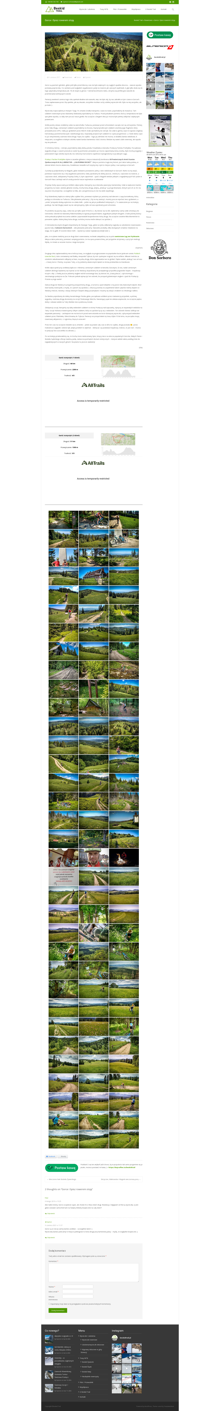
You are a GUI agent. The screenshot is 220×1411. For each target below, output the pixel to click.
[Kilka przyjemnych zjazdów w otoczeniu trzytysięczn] (160, 67)
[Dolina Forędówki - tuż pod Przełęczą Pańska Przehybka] (63, 689)
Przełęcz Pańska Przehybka (55, 159)
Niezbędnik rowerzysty (90, 1376)
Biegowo (149, 211)
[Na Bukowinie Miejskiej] (94, 538)
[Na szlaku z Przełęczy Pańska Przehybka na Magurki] (124, 707)
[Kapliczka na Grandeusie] (94, 914)
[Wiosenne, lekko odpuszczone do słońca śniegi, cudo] (160, 76)
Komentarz (53, 1261)
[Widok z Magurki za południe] (94, 726)
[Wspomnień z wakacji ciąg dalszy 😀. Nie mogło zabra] (160, 104)
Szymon (88, 77)
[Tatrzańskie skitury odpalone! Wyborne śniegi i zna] (169, 95)
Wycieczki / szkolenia (87, 9)
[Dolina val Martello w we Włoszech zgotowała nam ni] (150, 67)
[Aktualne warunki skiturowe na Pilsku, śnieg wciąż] (150, 86)
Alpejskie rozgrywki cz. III (64, 1336)
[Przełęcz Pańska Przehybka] (94, 689)
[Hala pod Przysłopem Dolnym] (124, 764)
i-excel (160, 1406)
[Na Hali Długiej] (124, 576)
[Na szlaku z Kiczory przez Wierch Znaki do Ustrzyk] (124, 614)
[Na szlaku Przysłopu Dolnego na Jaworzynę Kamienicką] (94, 801)
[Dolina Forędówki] (124, 651)
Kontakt (164, 9)
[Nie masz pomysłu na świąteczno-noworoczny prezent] (160, 95)
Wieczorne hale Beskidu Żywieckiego (61, 1179)
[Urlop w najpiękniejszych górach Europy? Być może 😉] (169, 67)
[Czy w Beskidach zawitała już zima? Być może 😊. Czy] (150, 104)
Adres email (54, 1292)
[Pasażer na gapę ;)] (94, 933)
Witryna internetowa (53, 1298)
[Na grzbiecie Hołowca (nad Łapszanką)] (124, 1045)
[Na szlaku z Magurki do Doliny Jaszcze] (63, 745)
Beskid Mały (86, 1372)
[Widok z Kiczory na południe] (94, 614)
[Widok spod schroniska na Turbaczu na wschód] (63, 576)
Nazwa (52, 1287)
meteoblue (150, 197)
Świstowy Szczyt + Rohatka (61, 1386)
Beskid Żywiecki (88, 1362)
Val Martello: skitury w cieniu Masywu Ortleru (63, 1348)
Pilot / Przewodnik (119, 9)
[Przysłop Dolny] (124, 782)
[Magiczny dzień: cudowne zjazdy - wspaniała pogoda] (150, 76)
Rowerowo (68, 77)
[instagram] (173, 2)
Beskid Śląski (87, 1367)
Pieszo (148, 217)
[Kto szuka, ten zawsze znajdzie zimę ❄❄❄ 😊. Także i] (150, 95)
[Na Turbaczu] (124, 538)
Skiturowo (150, 228)
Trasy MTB (104, 9)
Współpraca (136, 9)
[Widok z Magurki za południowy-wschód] (124, 726)
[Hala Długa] (94, 595)
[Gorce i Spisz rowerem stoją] (94, 51)
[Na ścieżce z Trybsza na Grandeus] (94, 876)
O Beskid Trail (150, 9)
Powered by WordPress (144, 1406)
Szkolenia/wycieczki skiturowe (93, 1345)
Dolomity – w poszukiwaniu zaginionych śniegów (64, 1361)
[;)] (63, 876)
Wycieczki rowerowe (89, 1340)
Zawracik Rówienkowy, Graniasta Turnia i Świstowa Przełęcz (63, 1374)
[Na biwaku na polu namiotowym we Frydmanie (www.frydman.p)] (124, 858)
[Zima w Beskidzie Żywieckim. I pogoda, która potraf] (169, 86)
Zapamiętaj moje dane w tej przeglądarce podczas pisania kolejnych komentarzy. (81, 1304)
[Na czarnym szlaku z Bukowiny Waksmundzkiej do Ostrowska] (63, 839)
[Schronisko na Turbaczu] (94, 576)
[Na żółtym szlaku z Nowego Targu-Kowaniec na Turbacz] (63, 520)
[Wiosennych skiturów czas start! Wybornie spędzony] (169, 76)
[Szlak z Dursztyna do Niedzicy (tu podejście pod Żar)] (124, 933)
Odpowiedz (51, 1213)
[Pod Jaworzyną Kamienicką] (94, 820)
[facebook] (170, 2)
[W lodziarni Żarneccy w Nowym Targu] (63, 858)
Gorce (78, 77)
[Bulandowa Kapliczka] (124, 820)
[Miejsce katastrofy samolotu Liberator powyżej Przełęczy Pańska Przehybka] (63, 707)
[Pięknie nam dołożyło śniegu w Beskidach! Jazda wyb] (160, 86)
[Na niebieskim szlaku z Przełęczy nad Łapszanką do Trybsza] (94, 1120)
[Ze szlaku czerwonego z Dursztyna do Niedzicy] (94, 951)
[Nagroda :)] (94, 858)
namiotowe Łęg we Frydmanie (127, 236)
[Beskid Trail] (53, 8)
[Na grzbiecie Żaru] (124, 951)
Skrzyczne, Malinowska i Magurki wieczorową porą (121, 1179)
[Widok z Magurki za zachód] (63, 726)
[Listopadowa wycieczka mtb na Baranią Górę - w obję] (169, 104)
